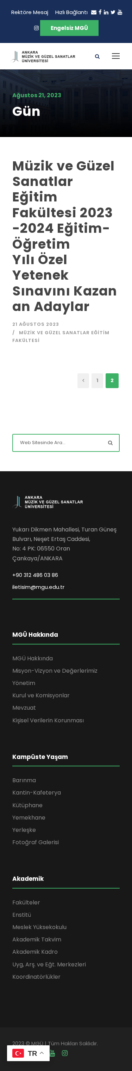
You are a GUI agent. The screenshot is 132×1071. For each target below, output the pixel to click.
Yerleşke (24, 830)
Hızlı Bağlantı (71, 12)
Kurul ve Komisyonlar (41, 695)
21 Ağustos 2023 (35, 324)
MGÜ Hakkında (32, 658)
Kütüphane (27, 805)
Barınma (24, 780)
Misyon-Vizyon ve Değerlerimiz (55, 671)
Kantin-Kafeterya (36, 793)
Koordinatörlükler (36, 977)
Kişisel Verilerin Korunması (48, 720)
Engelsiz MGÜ (69, 28)
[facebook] (100, 12)
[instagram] (36, 28)
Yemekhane (28, 818)
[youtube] (120, 12)
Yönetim (23, 683)
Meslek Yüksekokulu (39, 927)
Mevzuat (24, 708)
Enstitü (21, 915)
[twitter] (113, 12)
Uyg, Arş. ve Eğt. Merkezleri (49, 964)
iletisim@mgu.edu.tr (38, 587)
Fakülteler (26, 902)
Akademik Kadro (35, 952)
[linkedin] (106, 12)
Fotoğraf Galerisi (35, 842)
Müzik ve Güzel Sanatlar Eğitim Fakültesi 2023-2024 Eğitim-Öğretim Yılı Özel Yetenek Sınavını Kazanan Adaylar (64, 236)
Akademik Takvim (36, 939)
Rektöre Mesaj (29, 12)
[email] (93, 12)
